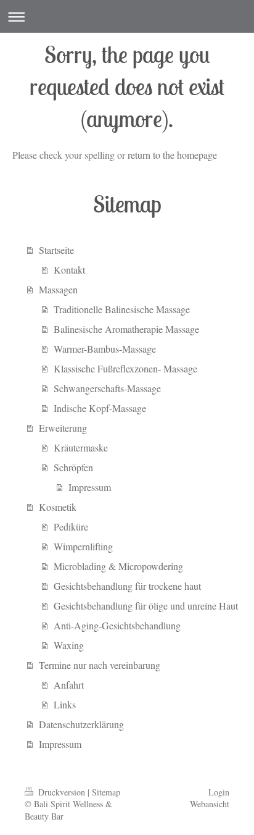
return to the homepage (172, 154)
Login (218, 792)
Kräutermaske (81, 447)
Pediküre (71, 526)
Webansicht (209, 804)
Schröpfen (73, 467)
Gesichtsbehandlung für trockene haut (127, 585)
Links (65, 704)
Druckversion (62, 792)
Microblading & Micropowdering (118, 566)
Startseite (56, 249)
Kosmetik (57, 506)
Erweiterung (63, 427)
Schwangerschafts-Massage (107, 388)
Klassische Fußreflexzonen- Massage (125, 368)
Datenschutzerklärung (81, 724)
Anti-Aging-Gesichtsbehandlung (117, 625)
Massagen (58, 289)
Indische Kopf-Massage (100, 407)
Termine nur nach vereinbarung (99, 664)
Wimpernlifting (83, 546)
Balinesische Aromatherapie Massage (126, 328)
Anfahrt (69, 684)
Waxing (69, 645)
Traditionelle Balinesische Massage (122, 309)
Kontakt (69, 269)
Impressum (89, 486)
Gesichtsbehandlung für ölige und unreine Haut (146, 605)
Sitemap (106, 792)
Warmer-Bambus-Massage (105, 348)
